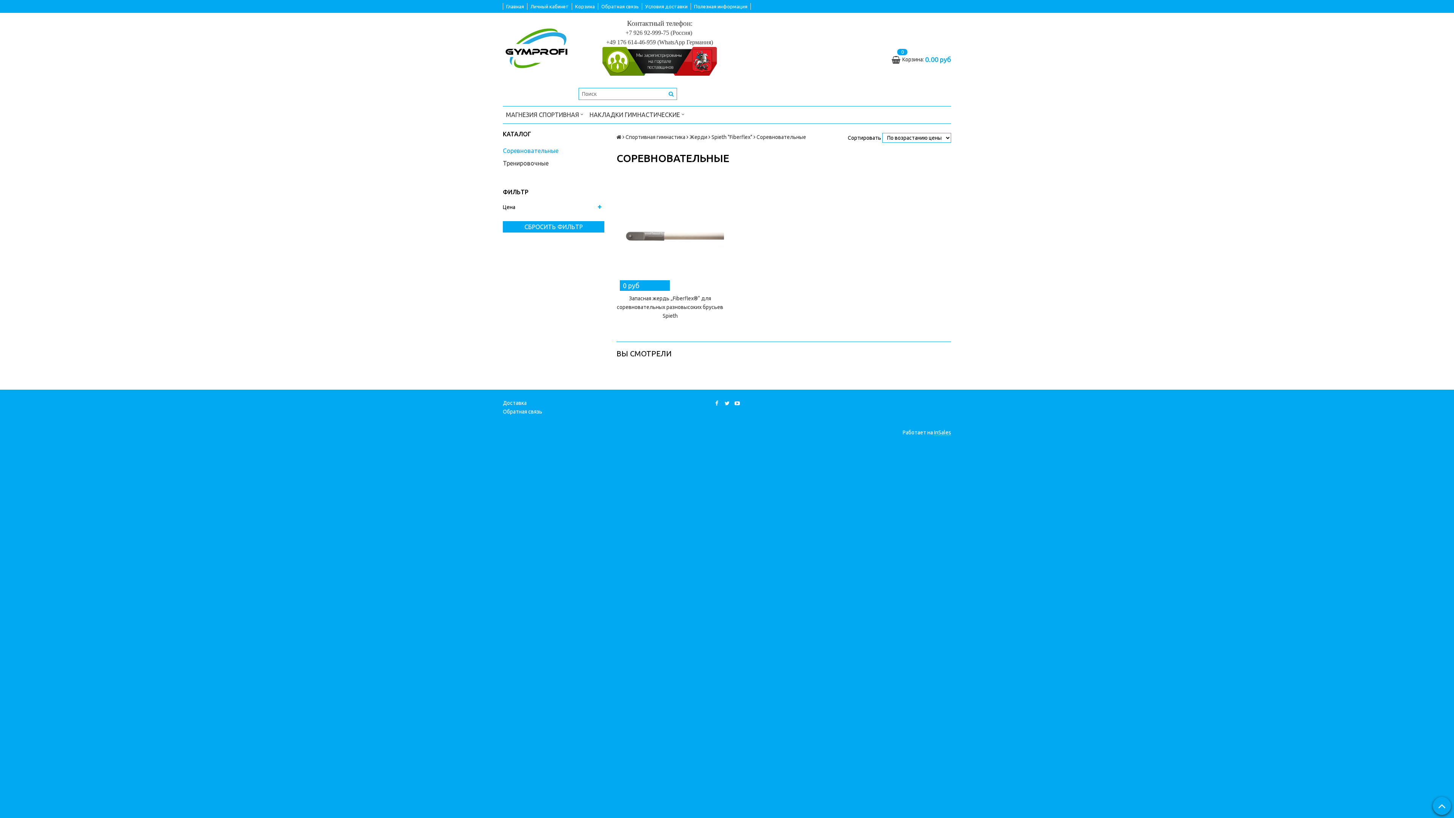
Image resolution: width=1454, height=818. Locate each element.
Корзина (585, 6)
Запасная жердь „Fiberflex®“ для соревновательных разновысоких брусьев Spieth (670, 307)
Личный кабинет (549, 6)
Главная (515, 6)
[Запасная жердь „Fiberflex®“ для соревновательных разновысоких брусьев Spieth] (670, 234)
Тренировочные (526, 163)
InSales (942, 432)
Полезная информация (720, 6)
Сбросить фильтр (553, 226)
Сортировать (864, 138)
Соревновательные (531, 150)
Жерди (698, 137)
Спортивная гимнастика (655, 137)
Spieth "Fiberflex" (731, 137)
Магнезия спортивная (543, 114)
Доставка (515, 403)
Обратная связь (620, 6)
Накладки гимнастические (636, 114)
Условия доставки (666, 6)
